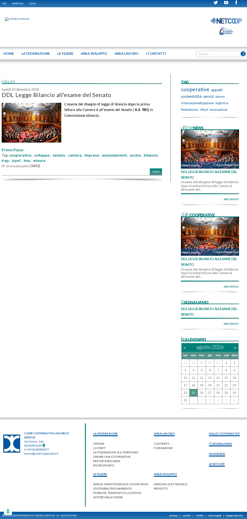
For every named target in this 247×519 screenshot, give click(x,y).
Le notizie (217, 464)
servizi (208, 96)
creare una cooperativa (111, 456)
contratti (162, 443)
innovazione (218, 109)
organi (98, 443)
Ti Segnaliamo (220, 443)
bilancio (151, 155)
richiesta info (103, 465)
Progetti (161, 488)
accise (135, 155)
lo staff (99, 448)
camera (75, 155)
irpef (16, 160)
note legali (214, 515)
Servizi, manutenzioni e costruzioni (120, 484)
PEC (4, 3)
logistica (222, 103)
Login (32, 3)
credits (200, 515)
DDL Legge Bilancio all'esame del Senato (56, 94)
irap (5, 160)
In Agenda (217, 454)
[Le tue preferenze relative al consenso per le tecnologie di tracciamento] (8, 511)
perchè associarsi (106, 461)
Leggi (156, 171)
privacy (174, 515)
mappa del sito (234, 515)
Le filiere (100, 474)
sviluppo (42, 155)
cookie (187, 515)
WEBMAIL (18, 3)
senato (59, 155)
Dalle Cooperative (224, 433)
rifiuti (204, 109)
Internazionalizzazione (197, 103)
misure (39, 160)
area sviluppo (165, 474)
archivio (231, 199)
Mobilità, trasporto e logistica (117, 493)
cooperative (20, 155)
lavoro (220, 96)
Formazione (163, 448)
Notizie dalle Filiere (108, 497)
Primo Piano (12, 150)
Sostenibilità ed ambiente (112, 488)
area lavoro (164, 433)
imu (27, 160)
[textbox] (220, 53)
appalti (217, 89)
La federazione (105, 433)
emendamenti (114, 155)
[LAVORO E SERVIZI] (14, 18)
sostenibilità (191, 96)
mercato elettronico (170, 484)
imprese (91, 155)
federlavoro (189, 109)
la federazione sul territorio (115, 452)
